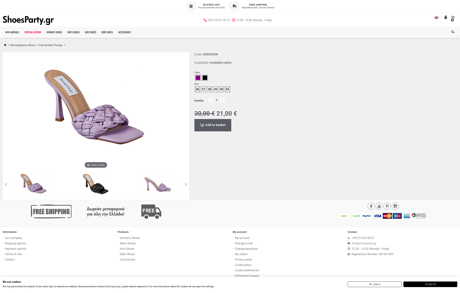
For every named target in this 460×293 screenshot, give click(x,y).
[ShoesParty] (28, 20)
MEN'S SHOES (73, 32)
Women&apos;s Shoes (22, 45)
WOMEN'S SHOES (54, 32)
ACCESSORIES (124, 32)
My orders (241, 254)
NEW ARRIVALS (12, 32)
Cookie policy (243, 265)
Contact (10, 259)
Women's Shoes (130, 238)
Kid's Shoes (127, 248)
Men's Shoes (128, 243)
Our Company (13, 238)
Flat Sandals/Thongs (50, 45)
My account (242, 238)
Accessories (127, 259)
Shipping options (15, 243)
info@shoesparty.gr (364, 243)
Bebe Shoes (127, 254)
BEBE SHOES (107, 32)
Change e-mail (244, 243)
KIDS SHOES (90, 32)
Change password (246, 248)
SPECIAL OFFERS (33, 32)
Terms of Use (13, 254)
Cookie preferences (247, 270)
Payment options (15, 248)
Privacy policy (243, 259)
